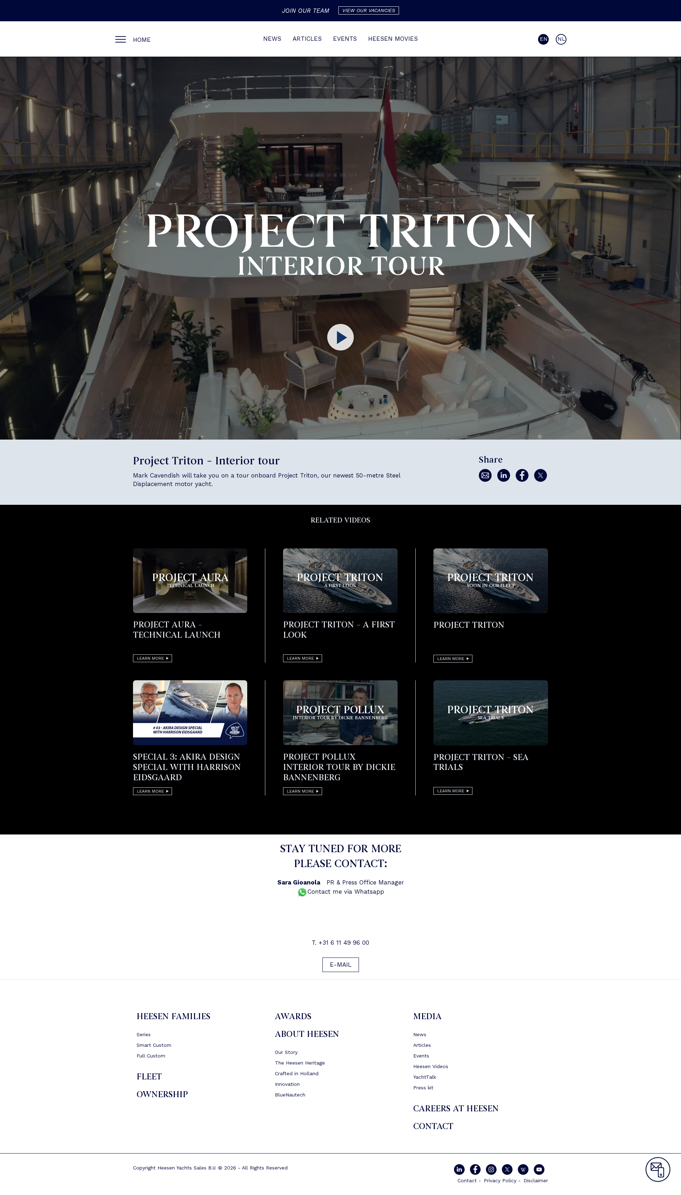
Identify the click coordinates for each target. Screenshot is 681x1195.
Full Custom (151, 1056)
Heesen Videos (430, 1066)
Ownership (162, 1094)
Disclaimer (536, 1180)
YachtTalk (424, 1077)
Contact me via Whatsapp (346, 891)
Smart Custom (154, 1045)
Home (142, 39)
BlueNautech (290, 1095)
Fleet (149, 1076)
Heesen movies (393, 38)
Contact (433, 1126)
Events (345, 38)
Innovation (287, 1084)
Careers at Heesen (456, 1108)
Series (144, 1034)
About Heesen (307, 1034)
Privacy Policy (500, 1180)
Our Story (286, 1052)
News (272, 38)
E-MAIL (340, 964)
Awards (293, 1016)
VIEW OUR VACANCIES (368, 10)
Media (427, 1016)
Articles (307, 38)
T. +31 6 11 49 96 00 (340, 942)
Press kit (423, 1087)
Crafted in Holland (297, 1073)
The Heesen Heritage (300, 1063)
